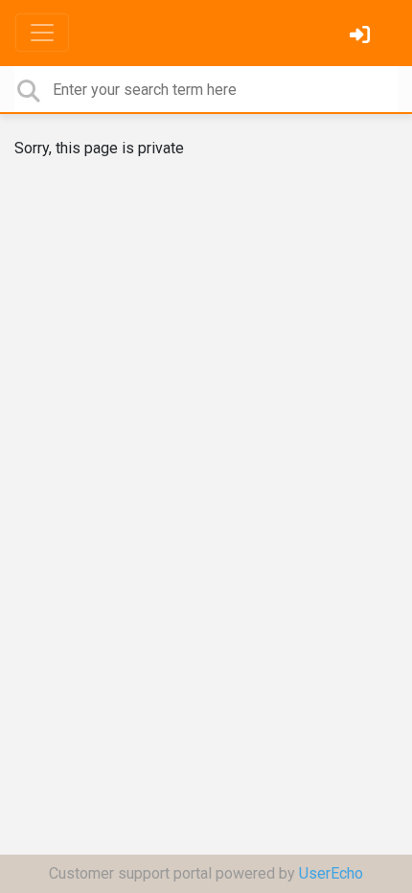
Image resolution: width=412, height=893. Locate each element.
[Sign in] (362, 37)
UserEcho (331, 873)
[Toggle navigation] (42, 32)
